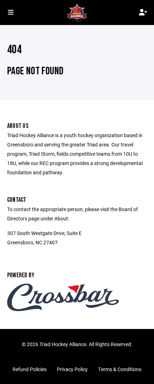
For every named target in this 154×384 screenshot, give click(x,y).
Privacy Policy (72, 369)
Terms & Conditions (119, 369)
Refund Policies (30, 369)
